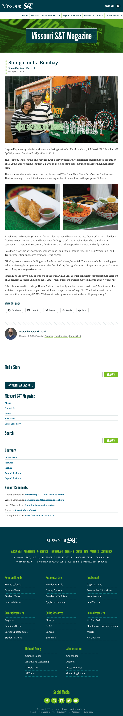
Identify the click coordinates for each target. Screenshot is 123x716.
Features (35, 15)
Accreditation (24, 562)
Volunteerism (94, 596)
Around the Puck (50, 15)
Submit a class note (22, 385)
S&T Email (51, 637)
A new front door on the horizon (40, 505)
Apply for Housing (56, 602)
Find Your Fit (94, 602)
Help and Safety (33, 648)
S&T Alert (30, 673)
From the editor (61, 336)
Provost (70, 661)
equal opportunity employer (72, 709)
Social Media (61, 692)
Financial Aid (56, 551)
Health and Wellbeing (37, 661)
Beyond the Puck (71, 15)
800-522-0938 (84, 558)
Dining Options (54, 590)
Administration (74, 648)
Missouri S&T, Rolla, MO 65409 (33, 558)
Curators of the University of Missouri (59, 712)
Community (106, 551)
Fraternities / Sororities (99, 590)
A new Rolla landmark (25, 510)
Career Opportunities (16, 631)
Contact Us (10, 408)
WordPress (88, 712)
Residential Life (54, 577)
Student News (12, 596)
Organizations (94, 584)
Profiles (87, 15)
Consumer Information (50, 562)
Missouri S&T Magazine (61, 36)
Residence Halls (54, 584)
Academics (42, 551)
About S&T (16, 551)
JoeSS (49, 626)
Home (25, 15)
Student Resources (14, 613)
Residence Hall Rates (57, 596)
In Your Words (112, 15)
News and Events (13, 577)
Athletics (94, 551)
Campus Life (82, 551)
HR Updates (93, 637)
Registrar (10, 620)
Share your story (13, 424)
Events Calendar (13, 584)
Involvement (93, 577)
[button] (118, 6)
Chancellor (72, 656)
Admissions (29, 551)
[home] (24, 6)
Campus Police (33, 656)
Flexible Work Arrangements (102, 626)
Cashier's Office (13, 626)
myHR (90, 631)
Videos (100, 15)
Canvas (50, 631)
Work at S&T (93, 620)
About (8, 403)
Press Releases (74, 667)
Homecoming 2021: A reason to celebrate (44, 494)
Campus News (12, 590)
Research (69, 551)
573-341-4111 (64, 558)
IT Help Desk (32, 667)
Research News (13, 602)
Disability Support (95, 562)
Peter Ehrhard (27, 68)
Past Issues (10, 418)
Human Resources (96, 613)
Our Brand (73, 562)
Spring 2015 (75, 336)
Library (50, 620)
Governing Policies (76, 673)
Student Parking (13, 637)
